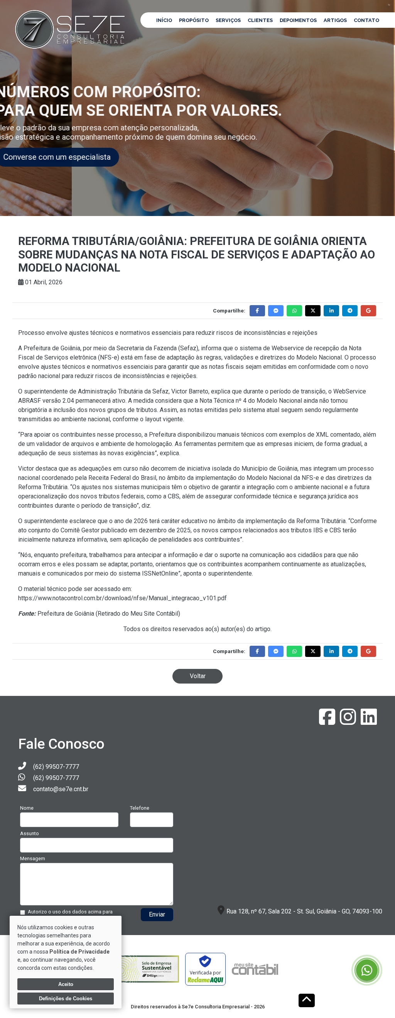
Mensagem (32, 858)
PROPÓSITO (194, 20)
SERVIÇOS (228, 20)
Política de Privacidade (79, 952)
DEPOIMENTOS (298, 20)
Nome (27, 808)
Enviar (157, 914)
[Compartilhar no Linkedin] (331, 310)
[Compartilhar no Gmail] (368, 310)
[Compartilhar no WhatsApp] (294, 310)
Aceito (65, 984)
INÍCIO (164, 20)
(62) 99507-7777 (56, 766)
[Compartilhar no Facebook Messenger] (276, 310)
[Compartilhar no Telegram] (350, 310)
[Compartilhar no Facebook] (257, 310)
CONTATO (366, 20)
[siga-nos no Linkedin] (369, 721)
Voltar (198, 676)
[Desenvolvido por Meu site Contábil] (255, 969)
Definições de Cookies (65, 998)
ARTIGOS (335, 20)
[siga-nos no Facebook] (328, 721)
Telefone (139, 808)
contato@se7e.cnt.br (60, 789)
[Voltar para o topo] (307, 1001)
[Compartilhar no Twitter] (313, 310)
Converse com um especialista (74, 157)
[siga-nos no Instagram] (349, 721)
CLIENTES (260, 20)
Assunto (29, 833)
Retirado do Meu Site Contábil (138, 613)
